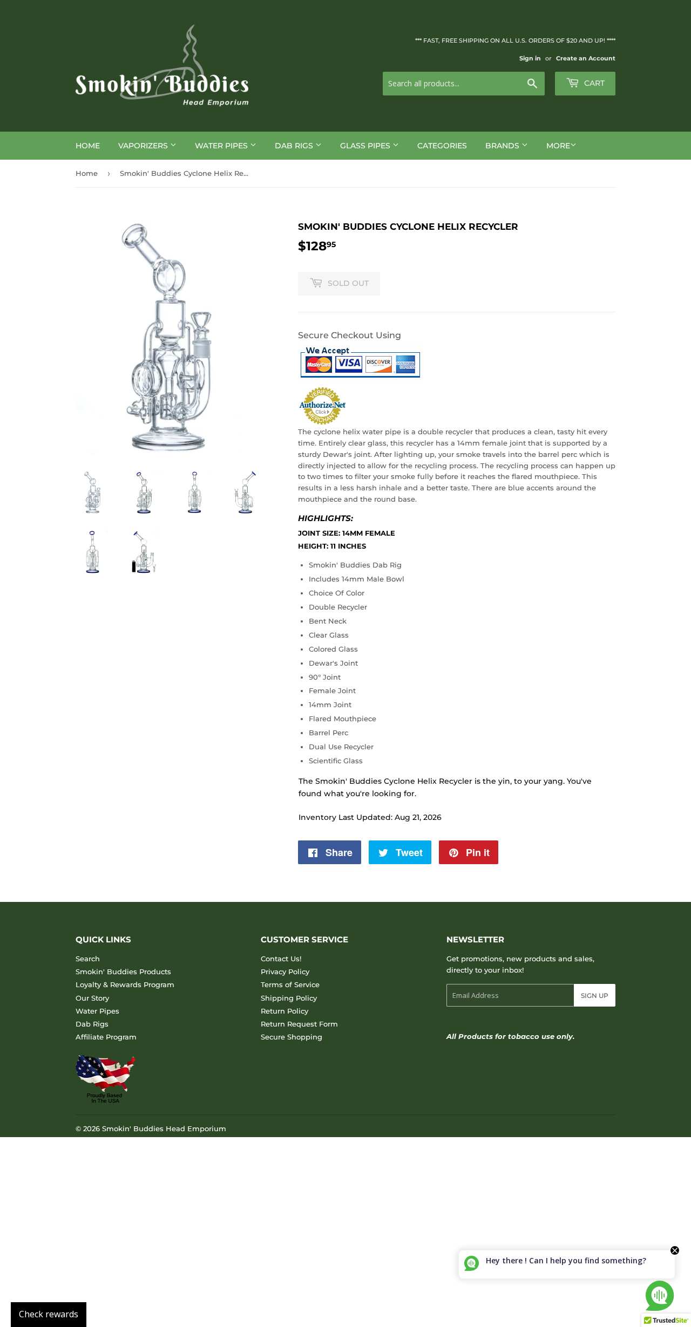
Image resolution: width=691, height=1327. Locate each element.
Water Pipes (222, 146)
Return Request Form (299, 1024)
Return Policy (284, 1011)
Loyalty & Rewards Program (125, 984)
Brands (503, 146)
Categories (442, 146)
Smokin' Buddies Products (123, 971)
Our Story (92, 998)
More (558, 146)
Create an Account (585, 58)
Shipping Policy (289, 998)
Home (88, 146)
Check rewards (48, 1314)
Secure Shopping (291, 1036)
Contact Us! (281, 958)
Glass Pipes (366, 146)
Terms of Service (290, 984)
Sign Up (594, 995)
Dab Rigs (295, 146)
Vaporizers (144, 146)
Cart (593, 83)
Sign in (530, 58)
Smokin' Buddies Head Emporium (164, 1128)
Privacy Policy (285, 971)
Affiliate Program (106, 1036)
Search (88, 958)
